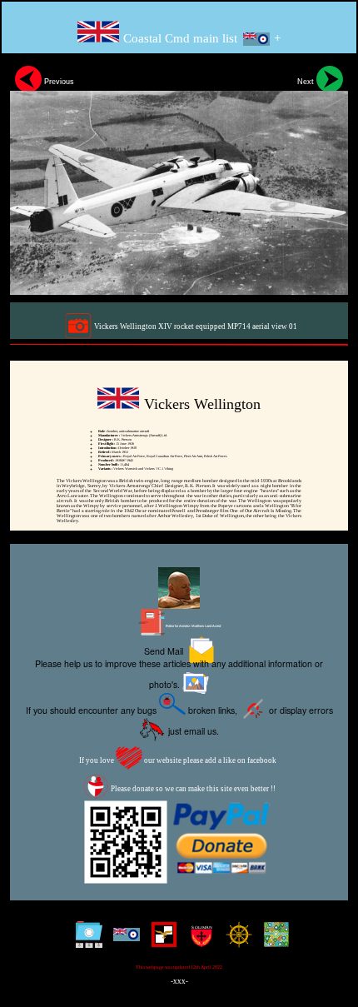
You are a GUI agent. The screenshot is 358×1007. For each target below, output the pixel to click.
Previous (58, 81)
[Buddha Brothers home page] (235, 941)
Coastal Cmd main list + (200, 38)
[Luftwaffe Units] (160, 941)
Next (306, 81)
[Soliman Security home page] (198, 941)
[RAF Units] (123, 941)
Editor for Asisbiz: (193, 626)
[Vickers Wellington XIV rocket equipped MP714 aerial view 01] (179, 177)
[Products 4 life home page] (273, 941)
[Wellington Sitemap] (85, 941)
